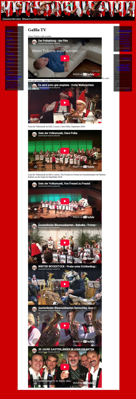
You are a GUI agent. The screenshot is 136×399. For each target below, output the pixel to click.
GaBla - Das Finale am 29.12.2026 (14, 77)
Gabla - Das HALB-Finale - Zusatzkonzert (123, 67)
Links (8, 69)
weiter (126, 90)
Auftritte (9, 38)
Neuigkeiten (126, 58)
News (8, 34)
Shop (8, 49)
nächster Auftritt (124, 30)
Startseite (9, 30)
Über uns (9, 46)
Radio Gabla (11, 57)
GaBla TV (10, 61)
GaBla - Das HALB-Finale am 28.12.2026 (13, 84)
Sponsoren (10, 65)
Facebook (10, 53)
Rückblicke (10, 42)
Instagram (10, 72)
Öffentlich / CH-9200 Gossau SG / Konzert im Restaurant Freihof (121, 41)
